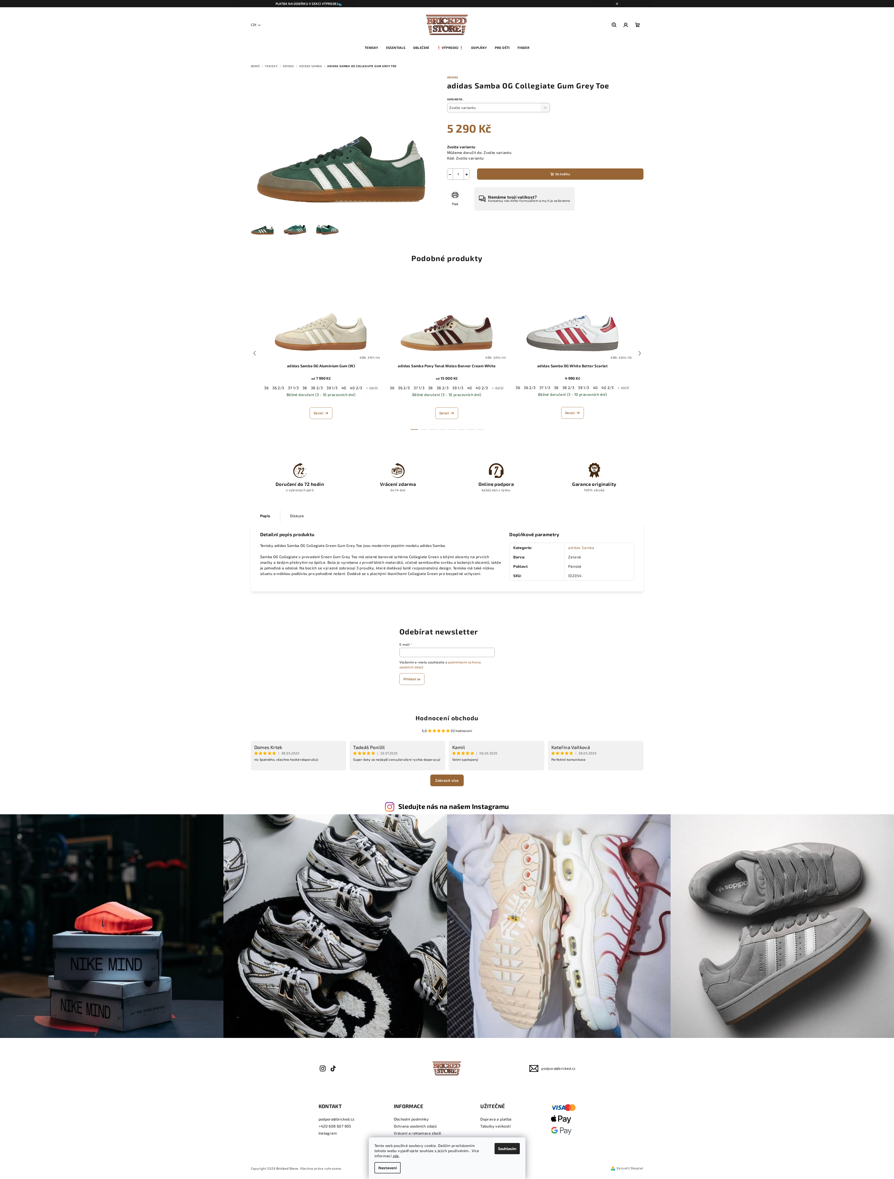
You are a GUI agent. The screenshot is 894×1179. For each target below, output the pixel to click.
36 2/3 (278, 388)
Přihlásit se (411, 679)
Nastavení (387, 1167)
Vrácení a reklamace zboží (417, 1133)
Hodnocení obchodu (447, 717)
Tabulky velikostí (495, 1126)
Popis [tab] (265, 515)
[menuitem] (371, 47)
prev (254, 353)
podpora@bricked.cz (558, 1068)
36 (266, 388)
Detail (318, 413)
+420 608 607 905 (335, 1126)
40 (343, 388)
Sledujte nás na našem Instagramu (453, 806)
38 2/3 (317, 388)
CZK (253, 25)
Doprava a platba (495, 1119)
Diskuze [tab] (297, 515)
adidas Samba (581, 547)
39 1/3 (332, 388)
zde (396, 1156)
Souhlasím (507, 1148)
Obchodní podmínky (411, 1119)
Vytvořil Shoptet (630, 1168)
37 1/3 (293, 388)
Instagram (328, 1133)
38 (304, 388)
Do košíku (562, 174)
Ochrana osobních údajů (415, 1126)
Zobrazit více (447, 780)
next (639, 353)
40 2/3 (356, 388)
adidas (452, 77)
